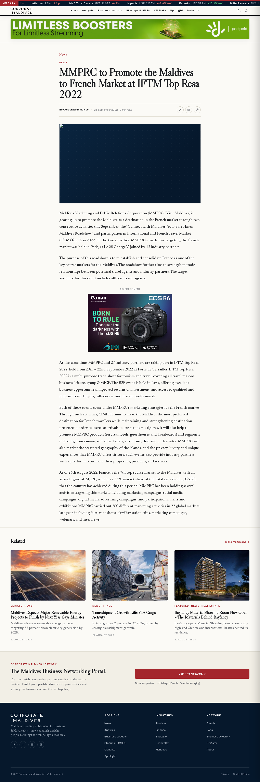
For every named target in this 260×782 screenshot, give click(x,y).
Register (212, 743)
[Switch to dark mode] (239, 11)
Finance (161, 730)
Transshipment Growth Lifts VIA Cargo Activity (124, 615)
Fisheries (161, 749)
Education (162, 736)
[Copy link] (197, 109)
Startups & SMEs (138, 10)
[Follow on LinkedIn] (40, 744)
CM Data (160, 10)
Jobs (210, 730)
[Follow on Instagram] (31, 744)
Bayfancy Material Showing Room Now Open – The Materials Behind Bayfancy (210, 615)
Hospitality (162, 743)
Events (211, 723)
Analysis (87, 10)
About (210, 749)
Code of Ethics (241, 774)
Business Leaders (110, 10)
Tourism (161, 723)
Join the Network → (192, 673)
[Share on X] (180, 109)
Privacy (225, 774)
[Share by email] (188, 109)
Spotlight (176, 10)
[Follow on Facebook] (14, 744)
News (74, 10)
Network (193, 10)
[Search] (246, 11)
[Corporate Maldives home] (22, 11)
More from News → (237, 542)
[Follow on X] (23, 744)
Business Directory (218, 736)
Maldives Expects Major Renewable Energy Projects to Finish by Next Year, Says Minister (47, 615)
